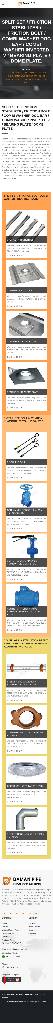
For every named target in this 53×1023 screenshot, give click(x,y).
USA (10, 1015)
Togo (40, 1015)
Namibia (17, 1015)
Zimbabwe (32, 1015)
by (31, 1002)
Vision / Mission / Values (11, 930)
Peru (44, 1008)
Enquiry (31, 930)
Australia (33, 1012)
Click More (13, 255)
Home (28, 69)
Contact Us (32, 933)
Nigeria (24, 1015)
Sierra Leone (19, 1008)
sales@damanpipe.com (17, 949)
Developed (18, 1002)
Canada (26, 1012)
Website (10, 1002)
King (34, 1002)
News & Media (34, 927)
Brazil (19, 1012)
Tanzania (9, 1008)
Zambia (41, 1012)
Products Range (8, 940)
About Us (5, 927)
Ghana (27, 1008)
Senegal (46, 1015)
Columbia (6, 1012)
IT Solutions (41, 1002)
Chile (13, 1012)
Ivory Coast (36, 1008)
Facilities (32, 923)
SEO (27, 1002)
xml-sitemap (39, 994)
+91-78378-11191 (12, 956)
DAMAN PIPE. (10, 994)
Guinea (26, 1019)
